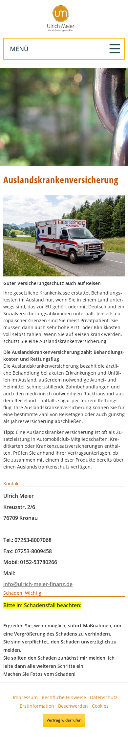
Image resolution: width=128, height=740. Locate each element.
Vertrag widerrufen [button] (64, 720)
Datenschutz (103, 697)
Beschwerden (73, 706)
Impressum (25, 697)
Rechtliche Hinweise (64, 697)
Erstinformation (37, 706)
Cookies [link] (100, 706)
